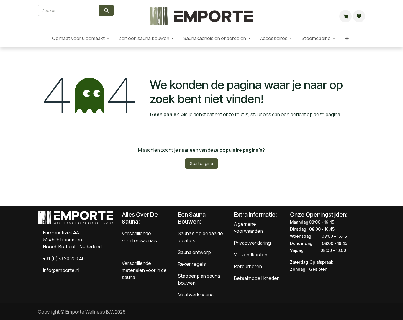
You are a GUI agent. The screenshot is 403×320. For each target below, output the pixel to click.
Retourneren (248, 266)
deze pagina (327, 114)
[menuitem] (42, 38)
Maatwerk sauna (196, 294)
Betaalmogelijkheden (257, 278)
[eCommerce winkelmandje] (345, 16)
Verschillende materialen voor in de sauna (144, 270)
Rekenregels (192, 264)
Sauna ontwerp (194, 252)
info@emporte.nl (59, 270)
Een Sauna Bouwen (192, 218)
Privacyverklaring (252, 243)
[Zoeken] (106, 10)
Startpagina (201, 163)
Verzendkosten (250, 254)
